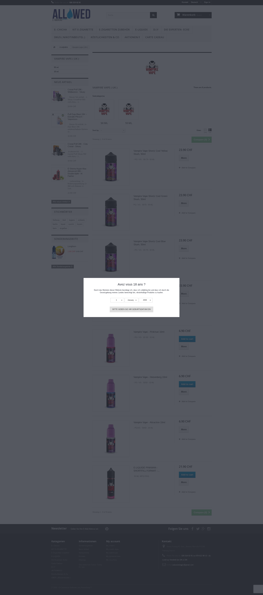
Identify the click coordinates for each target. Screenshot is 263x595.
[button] (117, 300)
